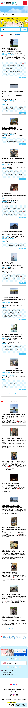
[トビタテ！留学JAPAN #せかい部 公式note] (17, 695)
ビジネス (22, 638)
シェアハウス (13, 639)
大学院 (12, 637)
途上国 (4, 639)
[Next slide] (20, 659)
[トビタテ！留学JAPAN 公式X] (8, 684)
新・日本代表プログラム (11, 704)
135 (19, 630)
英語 (26, 638)
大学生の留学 (24, 705)
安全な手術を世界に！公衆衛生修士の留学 (13, 415)
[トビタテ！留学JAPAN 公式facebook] (14, 684)
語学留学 (4, 637)
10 (13, 394)
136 (23, 630)
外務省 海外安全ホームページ (8, 672)
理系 (15, 637)
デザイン (24, 637)
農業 (9, 639)
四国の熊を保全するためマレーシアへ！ (13, 551)
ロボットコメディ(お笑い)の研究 (11, 595)
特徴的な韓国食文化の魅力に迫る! (11, 617)
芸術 (20, 639)
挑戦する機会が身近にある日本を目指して (13, 462)
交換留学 (8, 637)
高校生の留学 (18, 705)
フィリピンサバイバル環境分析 (10, 484)
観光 (17, 639)
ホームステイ (9, 636)
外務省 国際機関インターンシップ (9, 674)
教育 (4, 638)
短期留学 (4, 636)
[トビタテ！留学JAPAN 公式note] (20, 684)
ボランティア (24, 636)
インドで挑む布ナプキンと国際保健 (12, 438)
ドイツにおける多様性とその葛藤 (11, 527)
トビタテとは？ (4, 705)
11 (17, 394)
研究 (13, 636)
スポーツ (20, 637)
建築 (6, 638)
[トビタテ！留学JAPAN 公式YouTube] (11, 684)
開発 (19, 638)
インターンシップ (17, 636)
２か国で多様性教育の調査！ (10, 573)
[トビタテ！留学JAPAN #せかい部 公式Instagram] (14, 695)
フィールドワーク (15, 638)
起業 (17, 637)
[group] (7, 652)
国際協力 (9, 638)
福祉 (7, 639)
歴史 (22, 639)
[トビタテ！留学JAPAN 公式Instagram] (17, 684)
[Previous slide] (8, 659)
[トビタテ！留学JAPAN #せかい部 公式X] (11, 695)
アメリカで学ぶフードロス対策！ (11, 505)
